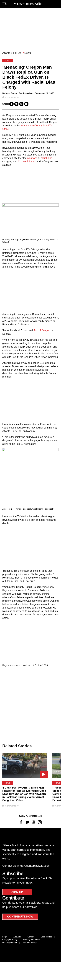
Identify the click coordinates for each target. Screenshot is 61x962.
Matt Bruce (11, 93)
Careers (31, 937)
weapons (32, 158)
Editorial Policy (30, 942)
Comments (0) (12, 97)
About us (17, 937)
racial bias (46, 158)
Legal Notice (46, 937)
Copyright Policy (9, 939)
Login (4, 937)
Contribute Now (20, 916)
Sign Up (17, 892)
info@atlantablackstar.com (33, 865)
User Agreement (9, 942)
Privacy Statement (31, 939)
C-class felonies (27, 161)
